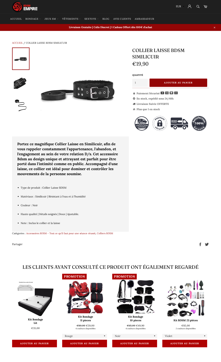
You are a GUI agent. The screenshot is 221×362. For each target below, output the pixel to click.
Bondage (32, 18)
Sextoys (90, 18)
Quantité (137, 75)
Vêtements (70, 18)
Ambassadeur (144, 18)
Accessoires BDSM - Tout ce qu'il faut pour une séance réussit (60, 233)
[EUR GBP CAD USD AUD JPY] (179, 7)
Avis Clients (122, 18)
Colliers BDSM (105, 233)
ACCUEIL (16, 18)
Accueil (17, 42)
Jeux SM (51, 18)
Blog (105, 18)
